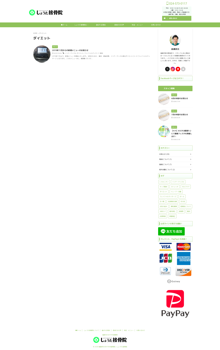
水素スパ (163, 211)
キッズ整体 (163, 187)
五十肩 (162, 201)
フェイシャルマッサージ (91, 53)
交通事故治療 (172, 201)
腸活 (101, 53)
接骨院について (185, 206)
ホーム (65, 25)
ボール (182, 197)
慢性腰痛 (174, 206)
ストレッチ (174, 187)
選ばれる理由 (101, 25)
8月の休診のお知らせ (179, 98)
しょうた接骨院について (83, 25)
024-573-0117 (177, 3)
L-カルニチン (164, 182)
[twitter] (167, 69)
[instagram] (172, 69)
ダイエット (80, 53)
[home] (183, 69)
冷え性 (182, 201)
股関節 (181, 211)
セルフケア (185, 187)
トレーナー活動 (176, 192)
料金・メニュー (137, 25)
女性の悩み (163, 206)
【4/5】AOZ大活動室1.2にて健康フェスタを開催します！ (181, 134)
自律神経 (163, 216)
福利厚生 (172, 211)
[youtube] (178, 69)
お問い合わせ (156, 25)
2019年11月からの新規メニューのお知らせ (70, 50)
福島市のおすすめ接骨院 (110, 335)
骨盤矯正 (172, 216)
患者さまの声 (119, 25)
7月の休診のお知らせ (179, 114)
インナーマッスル (70, 53)
